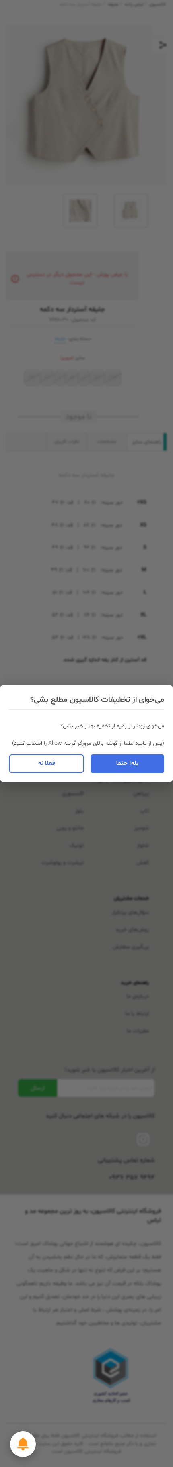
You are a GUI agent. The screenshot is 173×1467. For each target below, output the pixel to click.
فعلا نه (46, 763)
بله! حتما (127, 763)
